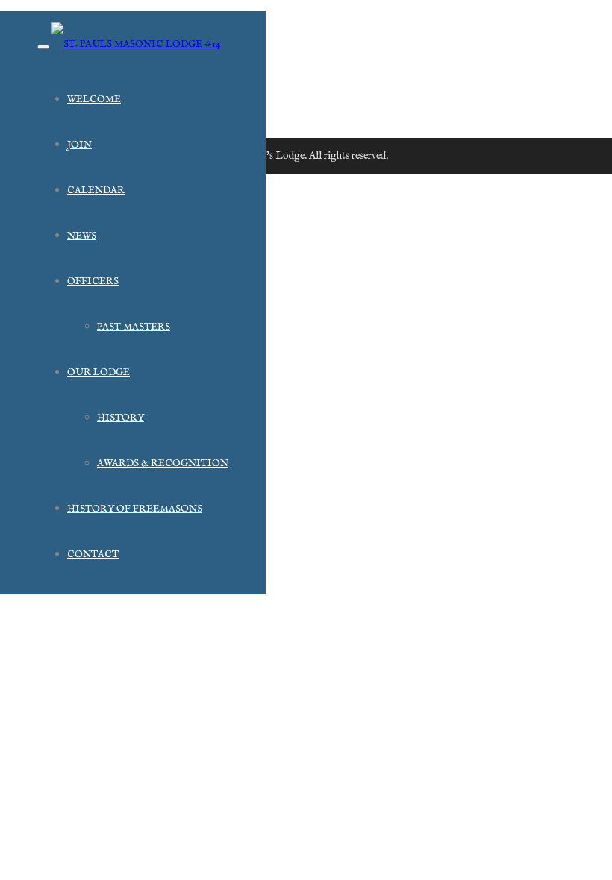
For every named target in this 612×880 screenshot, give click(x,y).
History (120, 418)
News (81, 236)
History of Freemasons (134, 509)
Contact (93, 554)
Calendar (96, 190)
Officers (93, 281)
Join (79, 145)
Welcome (94, 99)
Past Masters (133, 327)
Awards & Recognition (162, 463)
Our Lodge (98, 372)
